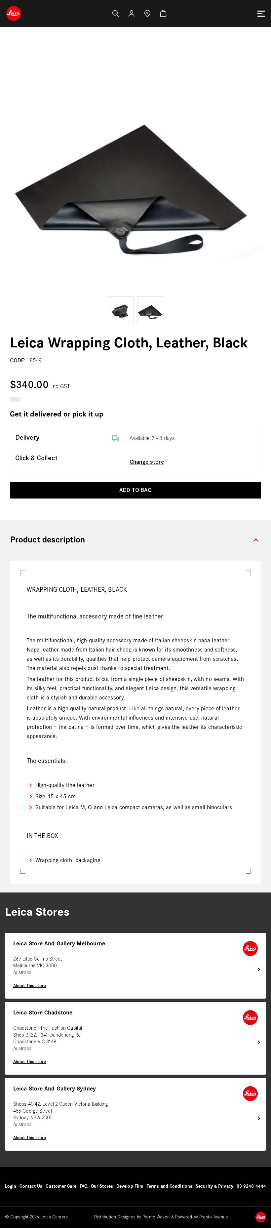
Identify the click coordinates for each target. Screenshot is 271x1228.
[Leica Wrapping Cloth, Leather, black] (135, 169)
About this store (29, 985)
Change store (147, 462)
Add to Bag (135, 490)
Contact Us (30, 1186)
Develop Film (129, 1186)
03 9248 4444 (251, 1186)
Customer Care (61, 1186)
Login (11, 1186)
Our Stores (102, 1186)
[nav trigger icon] (261, 13)
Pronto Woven (156, 1217)
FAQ (84, 1186)
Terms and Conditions (169, 1186)
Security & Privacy (214, 1186)
